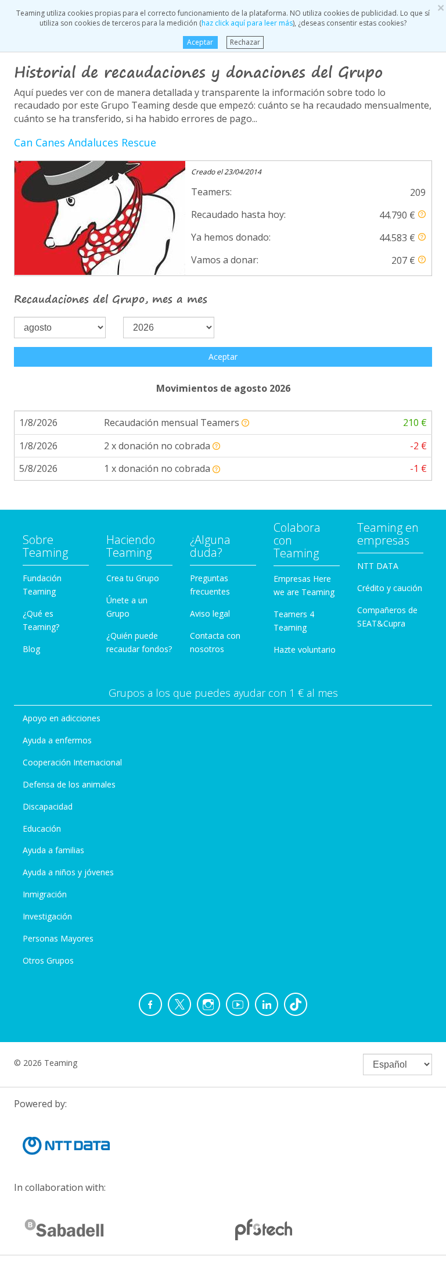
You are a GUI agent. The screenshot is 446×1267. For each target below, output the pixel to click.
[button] (422, 214)
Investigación (47, 916)
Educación (42, 828)
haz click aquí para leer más (247, 23)
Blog (31, 648)
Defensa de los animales (69, 784)
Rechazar (245, 42)
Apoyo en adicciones (61, 718)
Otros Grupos (48, 960)
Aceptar (200, 42)
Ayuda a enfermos (57, 740)
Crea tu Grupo (132, 578)
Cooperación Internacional (72, 762)
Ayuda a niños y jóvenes (68, 872)
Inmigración (45, 894)
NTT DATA (377, 565)
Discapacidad (48, 806)
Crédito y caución (389, 587)
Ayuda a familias (53, 850)
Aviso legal (210, 613)
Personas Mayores (58, 938)
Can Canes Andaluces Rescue (85, 142)
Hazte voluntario (305, 649)
